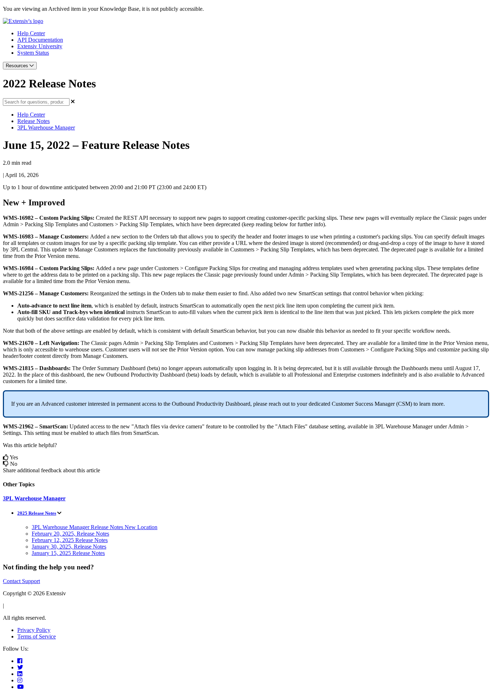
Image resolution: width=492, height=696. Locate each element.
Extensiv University (39, 46)
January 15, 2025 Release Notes (68, 553)
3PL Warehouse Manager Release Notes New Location (94, 527)
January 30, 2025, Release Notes (69, 546)
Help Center (31, 33)
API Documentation (40, 40)
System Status (33, 53)
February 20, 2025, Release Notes (70, 534)
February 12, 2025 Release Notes (70, 540)
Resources (18, 65)
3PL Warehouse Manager (46, 127)
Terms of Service (36, 636)
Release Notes (33, 121)
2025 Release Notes (36, 513)
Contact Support (21, 581)
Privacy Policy (33, 630)
